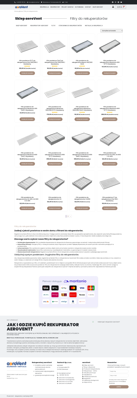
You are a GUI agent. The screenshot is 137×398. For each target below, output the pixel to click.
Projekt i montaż (67, 7)
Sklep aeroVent (98, 7)
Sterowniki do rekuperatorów (70, 26)
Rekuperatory (55, 7)
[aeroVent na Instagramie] (115, 2)
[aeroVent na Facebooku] (112, 2)
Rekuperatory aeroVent (39, 26)
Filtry (53, 26)
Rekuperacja (44, 7)
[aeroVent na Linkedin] (118, 2)
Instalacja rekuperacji (94, 26)
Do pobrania (79, 7)
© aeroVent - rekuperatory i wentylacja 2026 (20, 396)
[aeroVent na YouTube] (121, 2)
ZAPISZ (119, 387)
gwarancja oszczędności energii (44, 375)
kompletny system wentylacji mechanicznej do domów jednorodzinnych (43, 367)
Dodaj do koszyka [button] (27, 73)
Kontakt (88, 7)
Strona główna (18, 11)
